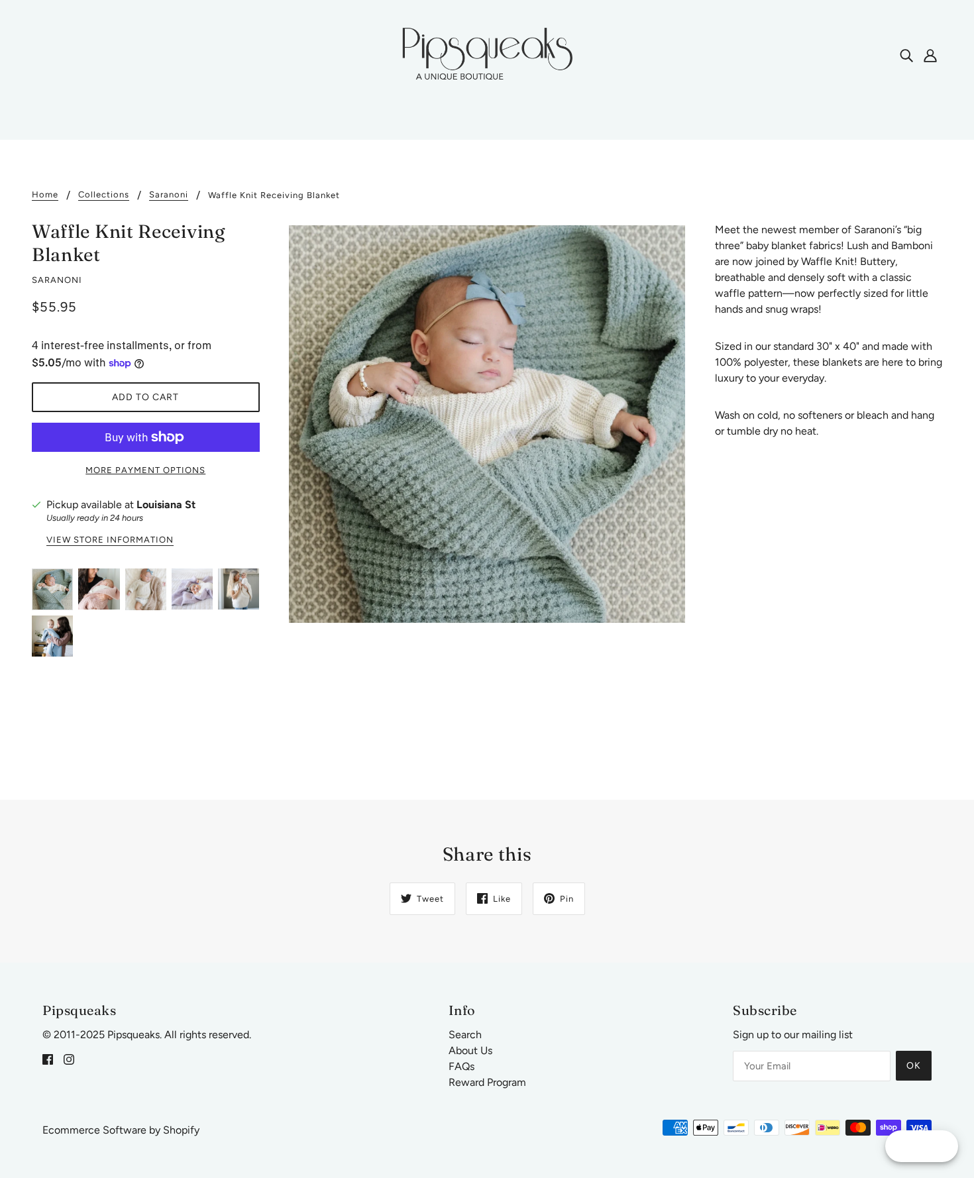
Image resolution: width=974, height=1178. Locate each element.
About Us (470, 1050)
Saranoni (168, 194)
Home (45, 194)
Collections (103, 194)
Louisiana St (165, 504)
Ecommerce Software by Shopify (120, 1130)
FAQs (461, 1066)
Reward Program (487, 1082)
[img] (906, 55)
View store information (110, 540)
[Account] (930, 55)
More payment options (145, 470)
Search (465, 1034)
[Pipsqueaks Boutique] (487, 54)
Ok (913, 1065)
